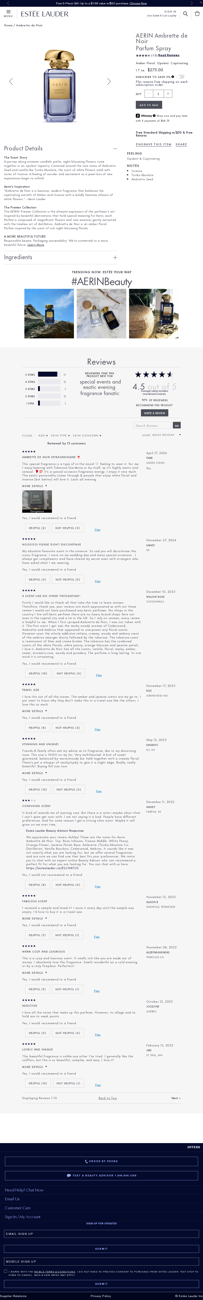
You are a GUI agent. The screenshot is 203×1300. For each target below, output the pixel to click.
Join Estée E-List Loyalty (161, 15)
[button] (181, 77)
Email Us (12, 1198)
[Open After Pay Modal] (154, 115)
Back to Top (108, 1098)
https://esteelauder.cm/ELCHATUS (52, 867)
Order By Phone (103, 1161)
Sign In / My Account (22, 1216)
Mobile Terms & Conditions (54, 1271)
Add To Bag (149, 105)
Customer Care (18, 1207)
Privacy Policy (101, 1296)
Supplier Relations (13, 1296)
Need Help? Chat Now (24, 1189)
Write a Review (154, 413)
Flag (97, 529)
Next (191, 3)
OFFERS (193, 1147)
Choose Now (138, 3)
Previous (8, 3)
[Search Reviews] (177, 425)
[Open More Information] (172, 76)
